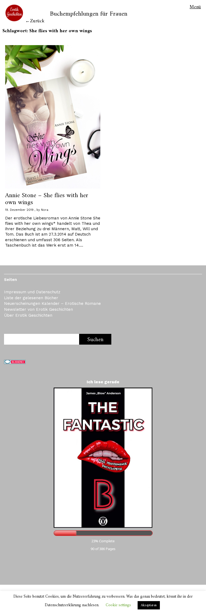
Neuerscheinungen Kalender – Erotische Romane (52, 303)
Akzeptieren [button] (149, 605)
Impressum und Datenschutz (32, 292)
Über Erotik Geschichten (28, 315)
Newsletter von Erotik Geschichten (38, 309)
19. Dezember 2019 (19, 210)
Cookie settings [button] (118, 605)
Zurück (37, 21)
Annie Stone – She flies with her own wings (46, 199)
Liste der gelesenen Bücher (31, 297)
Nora (44, 210)
